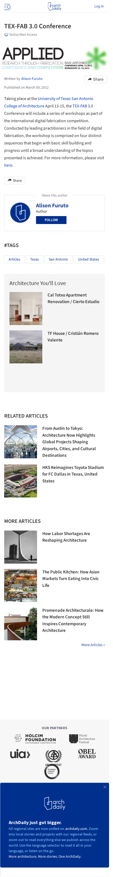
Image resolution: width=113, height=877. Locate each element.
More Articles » (93, 645)
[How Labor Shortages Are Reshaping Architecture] (20, 547)
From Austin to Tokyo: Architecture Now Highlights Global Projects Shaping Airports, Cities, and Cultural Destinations (69, 442)
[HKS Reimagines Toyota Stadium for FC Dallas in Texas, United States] (20, 480)
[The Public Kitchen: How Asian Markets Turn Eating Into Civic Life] (20, 585)
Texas (34, 259)
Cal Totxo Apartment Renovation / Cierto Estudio (73, 298)
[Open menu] (7, 6)
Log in (99, 6)
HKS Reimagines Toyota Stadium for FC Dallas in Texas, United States (73, 474)
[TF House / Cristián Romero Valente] (25, 346)
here (8, 165)
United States (88, 259)
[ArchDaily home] (54, 6)
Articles (14, 259)
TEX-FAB (80, 106)
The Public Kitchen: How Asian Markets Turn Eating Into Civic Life (71, 579)
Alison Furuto (52, 205)
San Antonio (58, 259)
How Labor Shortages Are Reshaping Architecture (66, 537)
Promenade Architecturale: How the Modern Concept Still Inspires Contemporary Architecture (73, 620)
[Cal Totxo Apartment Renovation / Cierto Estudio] (25, 308)
